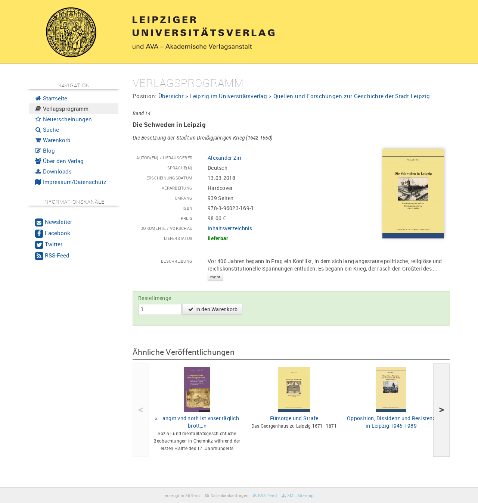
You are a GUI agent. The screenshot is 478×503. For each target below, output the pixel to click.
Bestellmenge (154, 298)
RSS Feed (267, 495)
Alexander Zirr (225, 157)
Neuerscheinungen (66, 119)
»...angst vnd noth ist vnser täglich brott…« (197, 422)
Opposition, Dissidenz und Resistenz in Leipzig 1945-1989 (391, 422)
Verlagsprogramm (65, 108)
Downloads (56, 171)
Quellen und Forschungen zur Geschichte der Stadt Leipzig (351, 96)
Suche (50, 129)
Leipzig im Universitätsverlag (228, 96)
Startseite (54, 98)
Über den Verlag (62, 161)
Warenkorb (56, 140)
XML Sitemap (299, 495)
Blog (48, 150)
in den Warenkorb (216, 309)
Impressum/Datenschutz (73, 181)
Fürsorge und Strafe (294, 418)
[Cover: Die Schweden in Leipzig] (413, 193)
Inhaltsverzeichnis (230, 228)
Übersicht (171, 96)
